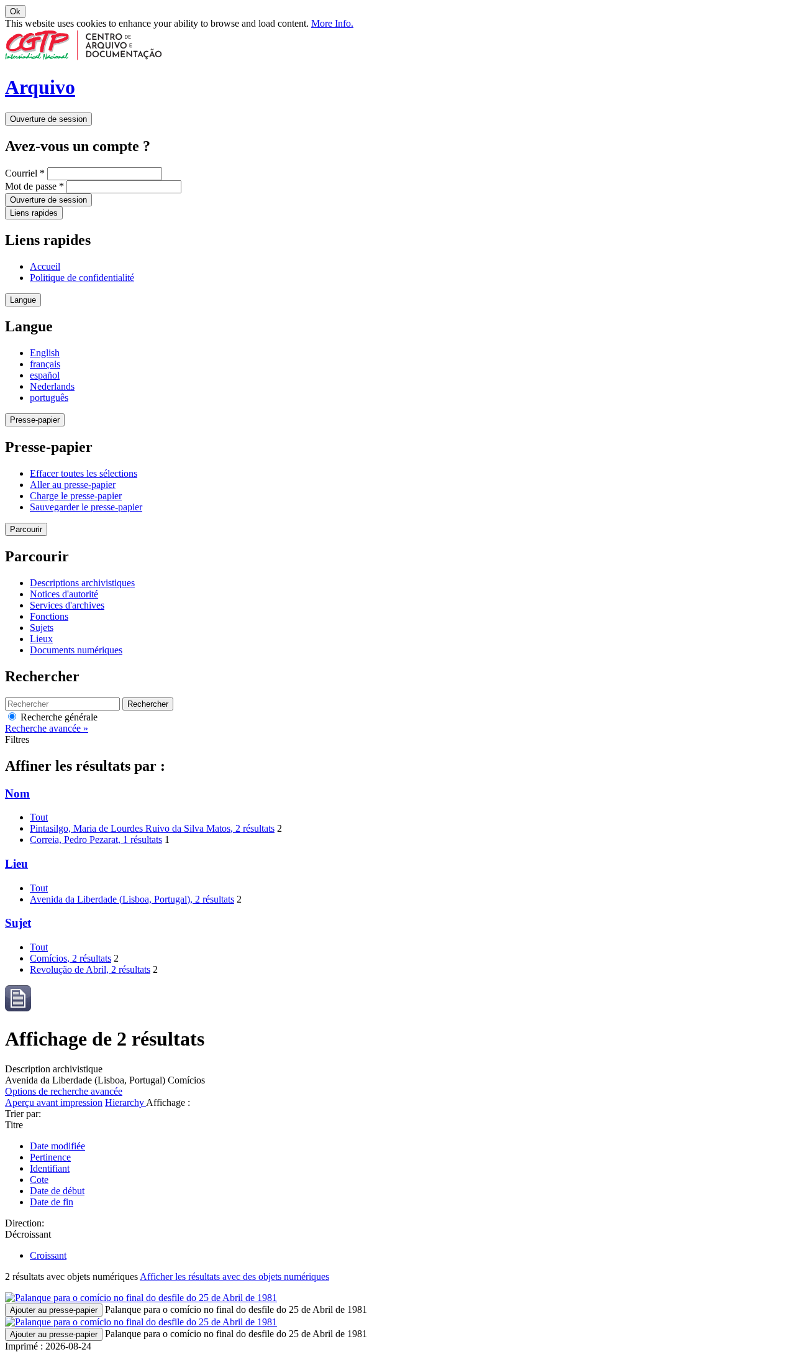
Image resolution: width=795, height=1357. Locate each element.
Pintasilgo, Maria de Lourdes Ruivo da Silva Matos (152, 828)
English (45, 352)
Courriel (25, 173)
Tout (39, 817)
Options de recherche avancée (63, 1091)
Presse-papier (35, 420)
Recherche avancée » (46, 728)
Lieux (41, 638)
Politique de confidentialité (82, 277)
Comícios (70, 958)
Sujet (18, 922)
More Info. (332, 23)
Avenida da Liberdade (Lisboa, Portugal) (132, 899)
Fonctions (49, 616)
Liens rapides (34, 213)
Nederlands (52, 386)
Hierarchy (125, 1102)
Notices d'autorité (64, 594)
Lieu (16, 863)
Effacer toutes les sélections (83, 473)
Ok (15, 11)
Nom (17, 793)
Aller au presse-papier (73, 484)
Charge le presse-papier (76, 495)
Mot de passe (34, 186)
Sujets (41, 627)
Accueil (45, 266)
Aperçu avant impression (53, 1102)
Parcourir (26, 529)
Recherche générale (58, 717)
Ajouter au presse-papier (54, 1310)
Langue (23, 300)
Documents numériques (76, 650)
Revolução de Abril (90, 969)
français (45, 364)
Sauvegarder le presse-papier (86, 507)
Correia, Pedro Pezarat (96, 839)
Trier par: (23, 1113)
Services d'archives (67, 605)
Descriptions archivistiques (82, 582)
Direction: (24, 1223)
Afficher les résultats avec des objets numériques (234, 1276)
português (49, 397)
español (45, 375)
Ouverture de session (48, 119)
